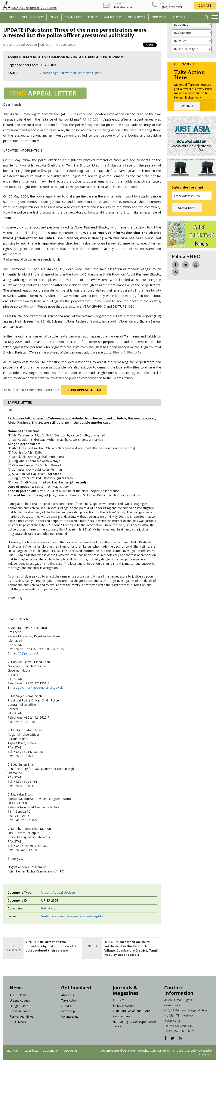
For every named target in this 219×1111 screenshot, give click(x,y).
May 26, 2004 (65, 45)
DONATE (205, 5)
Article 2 (118, 1000)
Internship (68, 1011)
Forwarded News (21, 1016)
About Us (67, 995)
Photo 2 (119, 352)
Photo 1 (29, 306)
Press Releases (20, 1011)
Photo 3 (133, 352)
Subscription (51, 1050)
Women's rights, (90, 73)
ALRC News (18, 1022)
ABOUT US (71, 1050)
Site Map (12, 1050)
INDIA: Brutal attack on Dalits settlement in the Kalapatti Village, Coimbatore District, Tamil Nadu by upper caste (131, 948)
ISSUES (93, 17)
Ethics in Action (123, 1005)
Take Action (69, 1000)
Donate (66, 1006)
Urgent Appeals (20, 1000)
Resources (136, 17)
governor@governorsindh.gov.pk (40, 687)
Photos (179, 17)
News (54, 17)
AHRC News (18, 995)
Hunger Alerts (19, 1006)
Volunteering (69, 1016)
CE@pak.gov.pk (28, 653)
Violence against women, (58, 73)
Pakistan (47, 908)
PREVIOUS (13, 950)
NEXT (91, 946)
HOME (10, 17)
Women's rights (91, 916)
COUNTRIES (73, 17)
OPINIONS (159, 17)
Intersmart (206, 1054)
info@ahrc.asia (122, 7)
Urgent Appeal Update (20, 45)
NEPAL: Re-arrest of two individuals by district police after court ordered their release (52, 946)
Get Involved (32, 17)
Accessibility (30, 1050)
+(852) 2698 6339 (171, 7)
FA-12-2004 (92, 119)
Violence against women (59, 916)
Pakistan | (47, 45)
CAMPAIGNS (113, 17)
